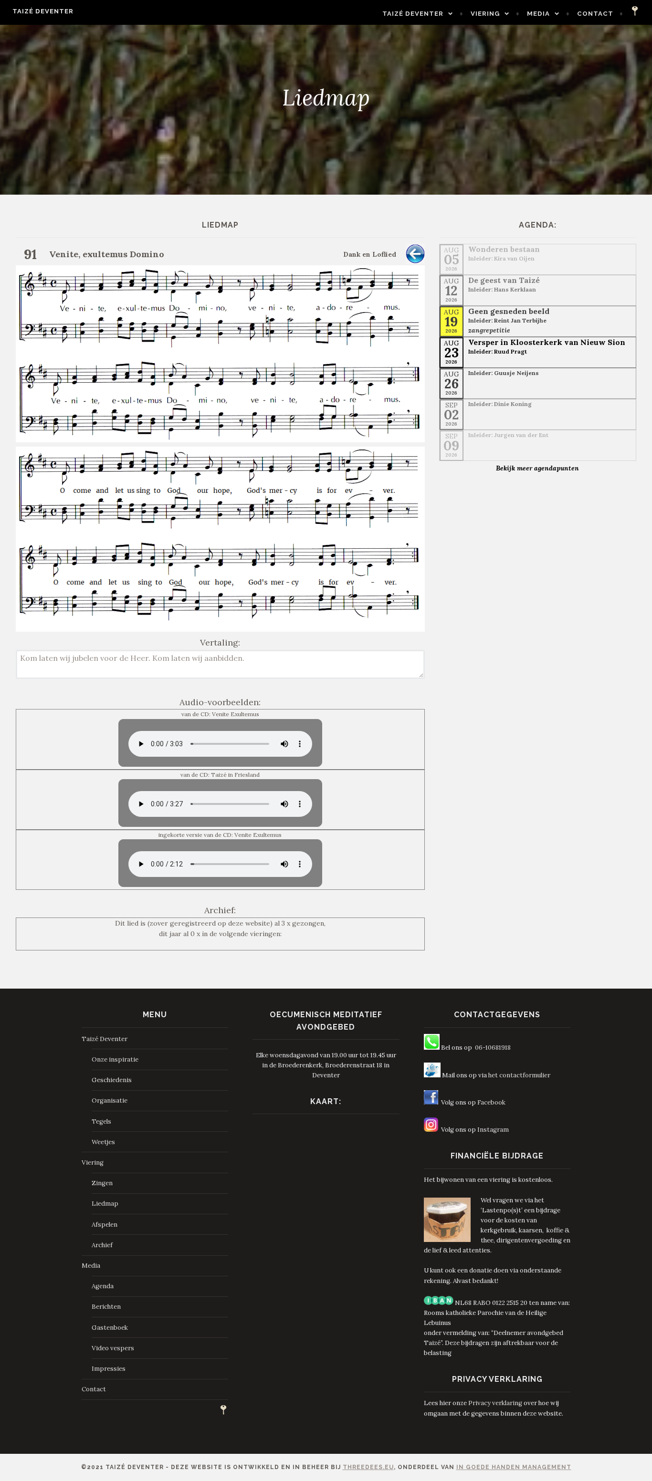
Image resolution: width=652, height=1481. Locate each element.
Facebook (491, 1102)
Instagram (493, 1130)
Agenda (103, 1286)
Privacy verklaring (495, 1403)
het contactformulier (519, 1075)
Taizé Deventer (43, 11)
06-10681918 (493, 1047)
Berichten (106, 1307)
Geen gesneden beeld (508, 311)
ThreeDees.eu (368, 1467)
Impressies (109, 1369)
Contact (595, 13)
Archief (102, 1245)
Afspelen (104, 1224)
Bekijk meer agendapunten (537, 468)
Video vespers (113, 1348)
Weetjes (103, 1142)
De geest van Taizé (504, 280)
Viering (485, 13)
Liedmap (105, 1203)
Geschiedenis (112, 1080)
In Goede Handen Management (513, 1467)
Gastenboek (110, 1328)
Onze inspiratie (115, 1059)
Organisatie (109, 1100)
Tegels (101, 1121)
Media (538, 13)
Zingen (102, 1183)
